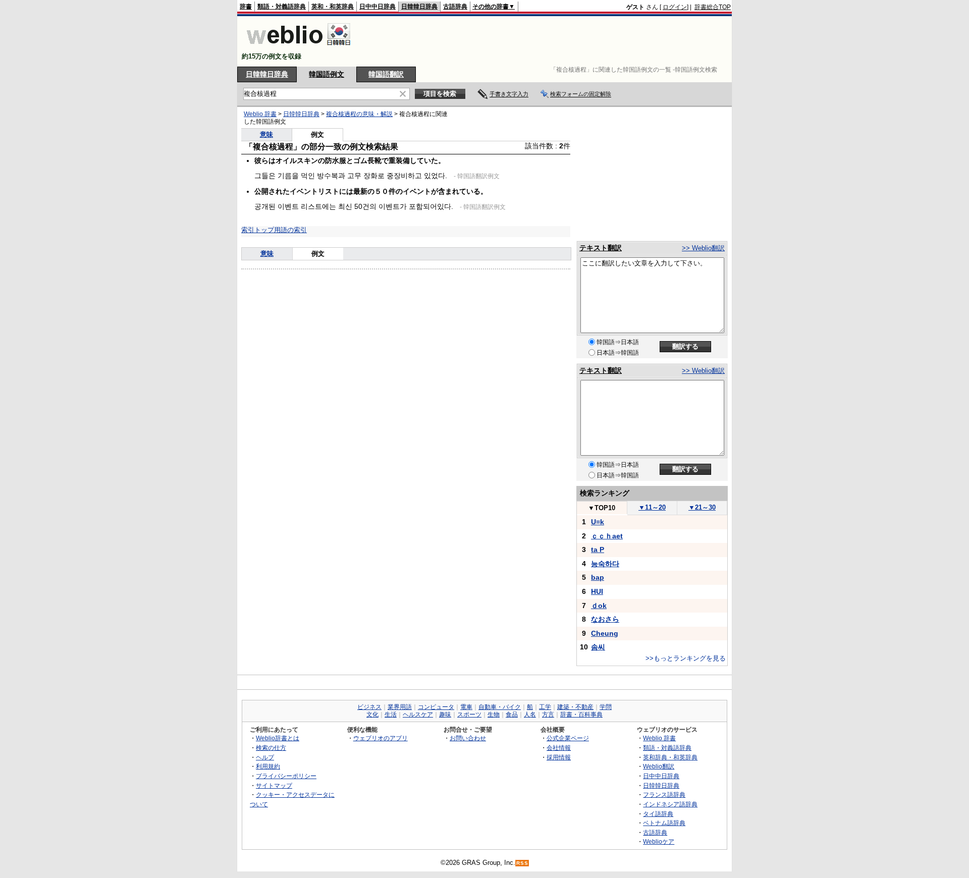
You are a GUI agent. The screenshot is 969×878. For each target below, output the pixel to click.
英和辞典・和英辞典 (670, 757)
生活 (391, 714)
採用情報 (559, 757)
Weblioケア (658, 841)
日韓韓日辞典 (419, 7)
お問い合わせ (468, 738)
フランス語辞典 (664, 794)
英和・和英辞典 (332, 7)
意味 (266, 134)
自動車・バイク (499, 707)
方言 (548, 714)
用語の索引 (290, 230)
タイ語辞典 (658, 813)
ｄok (599, 605)
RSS (522, 863)
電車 (466, 707)
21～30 (702, 507)
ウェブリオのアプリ (380, 738)
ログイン (675, 7)
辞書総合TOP (712, 7)
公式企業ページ (568, 738)
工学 (545, 707)
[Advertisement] (547, 41)
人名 (530, 714)
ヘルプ (265, 757)
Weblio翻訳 (658, 766)
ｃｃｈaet (607, 536)
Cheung (604, 633)
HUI (597, 591)
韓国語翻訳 (386, 74)
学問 (606, 707)
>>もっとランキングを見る (685, 658)
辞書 (246, 7)
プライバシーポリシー (286, 776)
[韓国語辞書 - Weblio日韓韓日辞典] (298, 47)
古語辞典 (455, 7)
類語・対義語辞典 (281, 7)
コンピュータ (436, 707)
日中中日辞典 (377, 7)
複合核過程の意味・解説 (359, 114)
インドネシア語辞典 (670, 804)
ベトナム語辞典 (664, 822)
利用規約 (268, 766)
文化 (372, 714)
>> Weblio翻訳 (703, 248)
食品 (512, 714)
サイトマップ (274, 785)
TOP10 (601, 508)
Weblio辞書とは (277, 738)
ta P (597, 549)
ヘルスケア (418, 714)
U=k (597, 522)
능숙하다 (605, 564)
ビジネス (369, 707)
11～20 (652, 507)
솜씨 (598, 647)
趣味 (445, 714)
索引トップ (257, 230)
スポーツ (469, 714)
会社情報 (559, 747)
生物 (494, 714)
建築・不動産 (575, 707)
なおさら (605, 619)
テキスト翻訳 (600, 248)
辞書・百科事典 (581, 714)
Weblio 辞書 (260, 114)
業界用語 (400, 707)
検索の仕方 (271, 747)
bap (597, 577)
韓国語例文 (326, 74)
